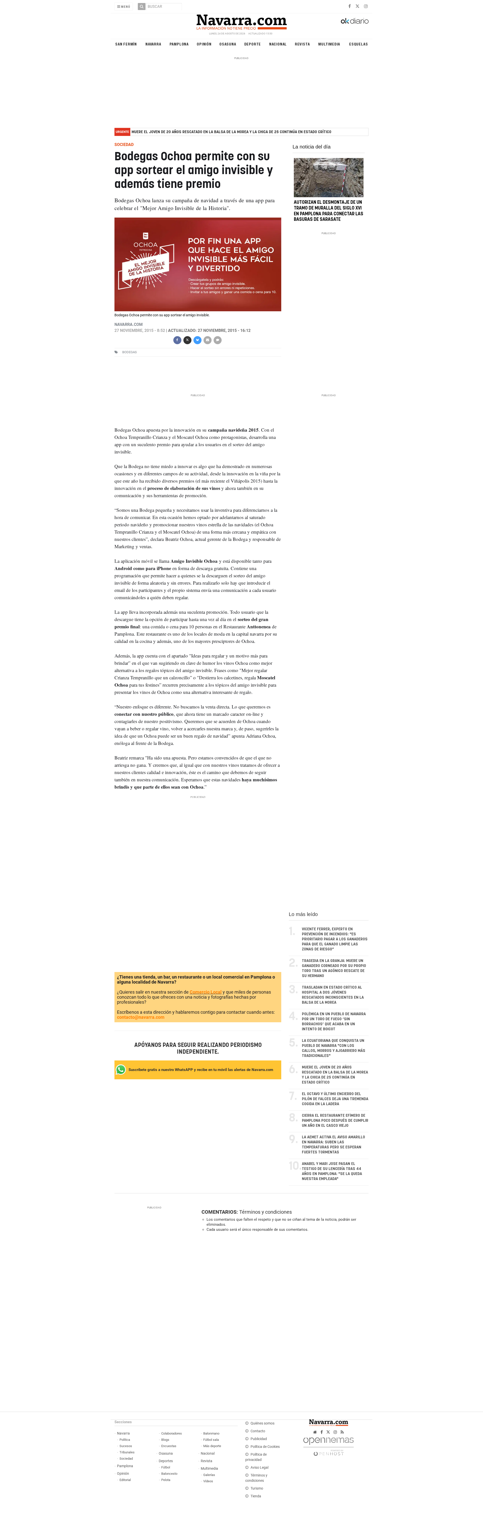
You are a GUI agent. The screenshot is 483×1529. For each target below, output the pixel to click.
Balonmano (211, 1433)
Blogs (165, 1440)
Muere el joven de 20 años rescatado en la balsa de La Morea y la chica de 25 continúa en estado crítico (231, 132)
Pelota (165, 1480)
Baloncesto (169, 1473)
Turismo (257, 1488)
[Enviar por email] (207, 339)
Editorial (125, 1480)
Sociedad (126, 1458)
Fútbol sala (211, 1440)
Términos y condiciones (265, 1212)
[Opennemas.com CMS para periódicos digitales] (328, 1445)
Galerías (209, 1475)
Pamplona (179, 43)
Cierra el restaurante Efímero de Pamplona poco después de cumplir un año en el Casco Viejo (335, 1121)
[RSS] (342, 1432)
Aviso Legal (259, 1467)
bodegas (129, 352)
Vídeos (208, 1481)
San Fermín (126, 43)
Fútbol (165, 1467)
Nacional (278, 43)
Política (124, 1440)
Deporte (252, 43)
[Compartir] (177, 339)
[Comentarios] (217, 339)
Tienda (256, 1496)
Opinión (204, 43)
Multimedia (329, 43)
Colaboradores (171, 1433)
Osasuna (227, 43)
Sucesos (125, 1446)
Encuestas (168, 1446)
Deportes (166, 1461)
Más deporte (212, 1446)
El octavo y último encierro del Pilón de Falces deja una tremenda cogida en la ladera (335, 1099)
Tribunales (127, 1452)
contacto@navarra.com (141, 1017)
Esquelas (358, 43)
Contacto (258, 1431)
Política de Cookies (265, 1447)
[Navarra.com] (241, 20)
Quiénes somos (262, 1423)
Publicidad (259, 1439)
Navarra (153, 43)
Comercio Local (206, 992)
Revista (302, 43)
